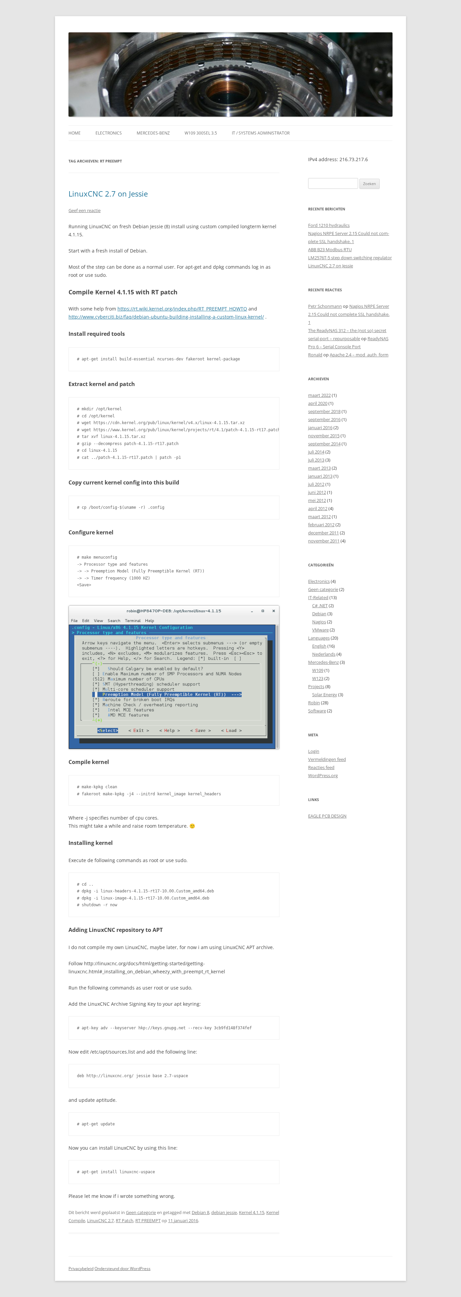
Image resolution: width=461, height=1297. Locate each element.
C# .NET (320, 605)
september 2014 (324, 444)
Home (75, 133)
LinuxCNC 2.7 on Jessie (108, 193)
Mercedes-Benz (153, 133)
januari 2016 (320, 427)
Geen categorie (141, 1212)
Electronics (109, 133)
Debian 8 (200, 1212)
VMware (320, 630)
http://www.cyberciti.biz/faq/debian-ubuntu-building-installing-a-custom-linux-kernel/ (166, 317)
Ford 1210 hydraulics (329, 225)
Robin (314, 703)
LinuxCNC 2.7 (100, 1220)
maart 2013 (319, 468)
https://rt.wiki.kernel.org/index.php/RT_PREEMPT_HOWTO (182, 308)
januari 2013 (320, 476)
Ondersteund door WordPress (122, 1268)
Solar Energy (324, 694)
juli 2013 (316, 460)
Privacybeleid (81, 1268)
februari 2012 (321, 525)
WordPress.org (323, 775)
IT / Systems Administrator (261, 133)
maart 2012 (319, 516)
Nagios (319, 622)
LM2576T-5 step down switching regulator (350, 258)
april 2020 (317, 403)
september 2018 (324, 411)
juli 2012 (316, 484)
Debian (319, 614)
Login (313, 751)
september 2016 (324, 419)
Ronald (315, 355)
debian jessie (224, 1212)
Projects (316, 686)
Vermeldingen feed (327, 759)
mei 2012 (317, 500)
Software (317, 711)
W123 (317, 678)
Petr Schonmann (325, 306)
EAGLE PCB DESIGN (327, 816)
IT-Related (318, 597)
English (319, 646)
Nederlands (323, 654)
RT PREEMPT (148, 1220)
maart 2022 (319, 395)
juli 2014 (316, 452)
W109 (317, 670)
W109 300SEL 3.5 (201, 133)
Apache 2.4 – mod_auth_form (359, 355)
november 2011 (324, 541)
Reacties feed (321, 767)
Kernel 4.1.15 (251, 1212)
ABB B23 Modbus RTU (330, 249)
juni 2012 (317, 492)
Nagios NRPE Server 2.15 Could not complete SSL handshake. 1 (348, 314)
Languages (319, 638)
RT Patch (124, 1220)
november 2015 (324, 436)
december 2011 (323, 533)
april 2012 (317, 508)
